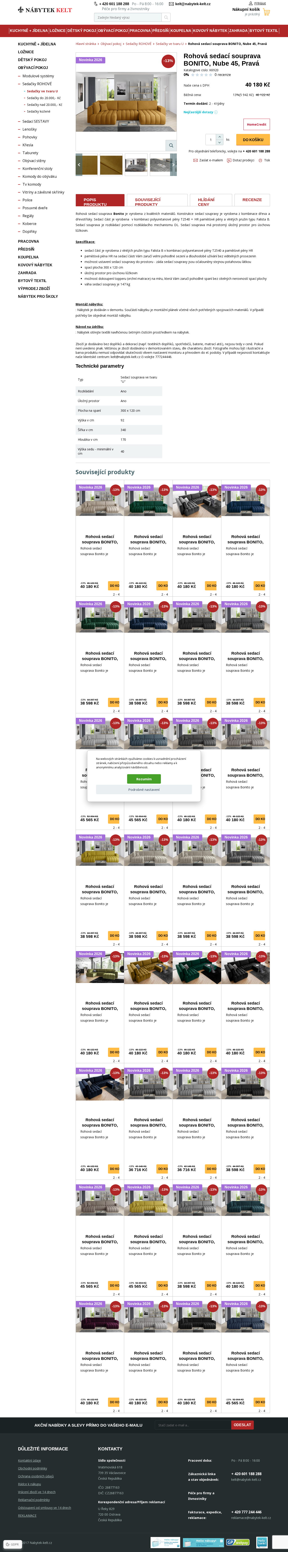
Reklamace (27, 1515)
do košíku (118, 585)
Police (27, 200)
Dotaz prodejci (243, 160)
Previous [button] (79, 164)
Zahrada (238, 31)
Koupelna (181, 31)
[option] (86, 164)
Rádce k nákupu (29, 1484)
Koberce (29, 223)
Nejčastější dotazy (198, 112)
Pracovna (140, 31)
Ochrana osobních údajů (36, 1476)
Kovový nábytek (210, 31)
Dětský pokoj (82, 31)
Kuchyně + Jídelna (29, 31)
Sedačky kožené (38, 111)
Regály (28, 215)
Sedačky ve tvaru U (42, 91)
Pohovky (29, 137)
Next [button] (173, 164)
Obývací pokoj (113, 31)
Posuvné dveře (34, 207)
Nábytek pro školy (38, 296)
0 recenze (223, 74)
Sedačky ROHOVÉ (37, 83)
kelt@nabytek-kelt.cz (193, 4)
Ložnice (58, 31)
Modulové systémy (38, 75)
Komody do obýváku (39, 176)
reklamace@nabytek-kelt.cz (251, 1518)
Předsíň (160, 31)
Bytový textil (264, 31)
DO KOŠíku (253, 140)
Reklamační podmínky (34, 1500)
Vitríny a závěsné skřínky (43, 192)
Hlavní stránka (86, 44)
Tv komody (31, 184)
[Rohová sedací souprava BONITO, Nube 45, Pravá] (126, 102)
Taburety (30, 152)
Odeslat (242, 1425)
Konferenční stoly (37, 168)
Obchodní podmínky (32, 1468)
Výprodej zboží (34, 289)
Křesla (27, 144)
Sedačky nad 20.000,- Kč (44, 104)
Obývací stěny (34, 160)
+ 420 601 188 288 (114, 4)
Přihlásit (260, 3)
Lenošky (29, 129)
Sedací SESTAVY (35, 121)
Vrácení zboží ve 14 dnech (37, 1492)
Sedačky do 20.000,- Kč (44, 98)
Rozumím (144, 779)
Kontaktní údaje (29, 1460)
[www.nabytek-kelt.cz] (45, 9)
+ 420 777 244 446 (246, 1512)
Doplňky (29, 231)
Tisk (267, 160)
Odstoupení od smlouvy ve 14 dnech (44, 1507)
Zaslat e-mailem (211, 160)
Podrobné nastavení (144, 789)
